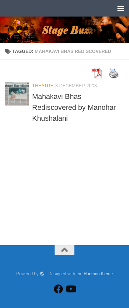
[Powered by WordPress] (42, 274)
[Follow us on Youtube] (70, 289)
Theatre (42, 85)
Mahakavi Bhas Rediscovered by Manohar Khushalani (74, 107)
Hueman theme (98, 273)
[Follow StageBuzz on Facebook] (58, 289)
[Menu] (120, 8)
